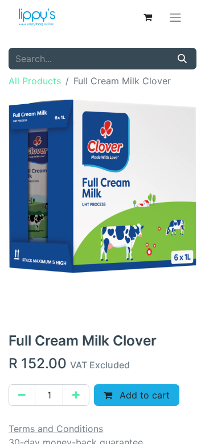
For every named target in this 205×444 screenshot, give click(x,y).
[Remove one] (22, 395)
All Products (35, 81)
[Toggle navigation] (175, 17)
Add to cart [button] (143, 395)
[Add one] (76, 395)
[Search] (182, 58)
